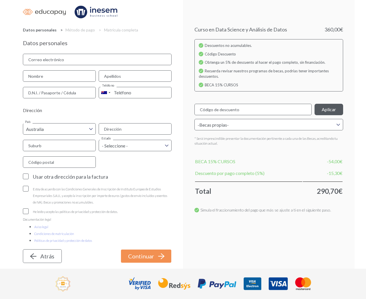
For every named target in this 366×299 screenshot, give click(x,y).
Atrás (47, 256)
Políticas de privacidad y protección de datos (63, 240)
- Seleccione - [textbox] (115, 145)
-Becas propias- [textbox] (213, 124)
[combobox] (105, 92)
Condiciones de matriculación (54, 234)
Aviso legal (41, 227)
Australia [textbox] (35, 129)
